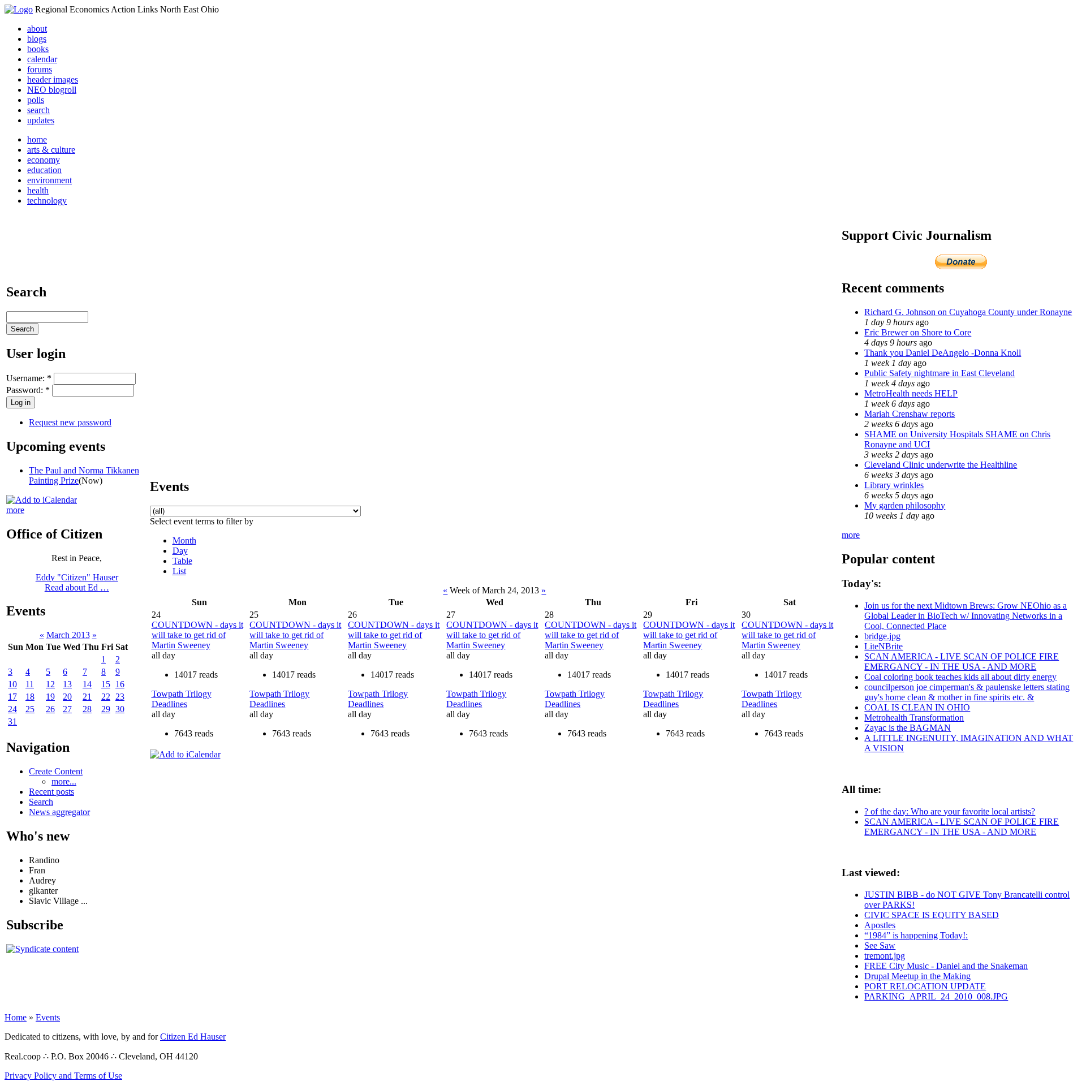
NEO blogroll (51, 89)
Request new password (70, 422)
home (37, 139)
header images (52, 79)
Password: (28, 390)
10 (12, 684)
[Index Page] (19, 9)
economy (43, 160)
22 (105, 696)
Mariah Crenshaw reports (909, 414)
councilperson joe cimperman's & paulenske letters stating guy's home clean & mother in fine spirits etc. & (967, 692)
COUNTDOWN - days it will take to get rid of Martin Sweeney (197, 635)
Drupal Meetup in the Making (917, 976)
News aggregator (59, 812)
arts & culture (51, 149)
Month (184, 540)
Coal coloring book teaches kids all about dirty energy (960, 677)
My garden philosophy (904, 505)
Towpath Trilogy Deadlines (182, 699)
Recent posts (51, 791)
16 (119, 684)
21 (87, 696)
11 (29, 684)
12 (50, 684)
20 (67, 696)
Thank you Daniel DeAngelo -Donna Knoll (942, 352)
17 (12, 696)
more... (63, 781)
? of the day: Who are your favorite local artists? (949, 811)
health (38, 190)
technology (47, 200)
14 (87, 684)
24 (12, 709)
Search (41, 802)
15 (105, 684)
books (38, 49)
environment (49, 180)
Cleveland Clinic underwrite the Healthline (940, 464)
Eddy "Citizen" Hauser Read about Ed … (77, 582)
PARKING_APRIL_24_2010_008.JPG (936, 996)
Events (48, 1017)
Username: (28, 378)
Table (182, 561)
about (37, 28)
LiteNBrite (883, 646)
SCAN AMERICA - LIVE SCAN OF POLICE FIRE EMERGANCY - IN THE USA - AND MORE (961, 661)
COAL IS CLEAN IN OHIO (917, 707)
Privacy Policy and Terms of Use (63, 1075)
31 (12, 721)
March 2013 (68, 635)
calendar (42, 59)
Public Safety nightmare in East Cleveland (939, 373)
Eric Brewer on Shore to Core (917, 332)
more (15, 510)
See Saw (879, 945)
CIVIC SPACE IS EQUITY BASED (931, 915)
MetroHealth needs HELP (911, 393)
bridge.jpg (882, 636)
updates (40, 120)
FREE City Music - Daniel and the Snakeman (946, 966)
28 (87, 709)
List (179, 571)
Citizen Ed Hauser (193, 1036)
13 (67, 684)
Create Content (56, 771)
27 (67, 709)
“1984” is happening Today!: (916, 935)
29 (105, 709)
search (38, 110)
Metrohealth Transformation (914, 717)
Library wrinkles (894, 485)
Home (16, 1017)
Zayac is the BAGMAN (907, 728)
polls (35, 100)
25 (30, 709)
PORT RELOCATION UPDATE (925, 986)
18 (30, 696)
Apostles (879, 925)
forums (39, 69)
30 (119, 709)
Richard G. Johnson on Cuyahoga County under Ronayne (968, 312)
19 (50, 696)
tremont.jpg (884, 955)
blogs (36, 39)
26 (50, 709)
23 (119, 696)
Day (180, 550)
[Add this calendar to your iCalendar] (41, 500)
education (44, 170)
